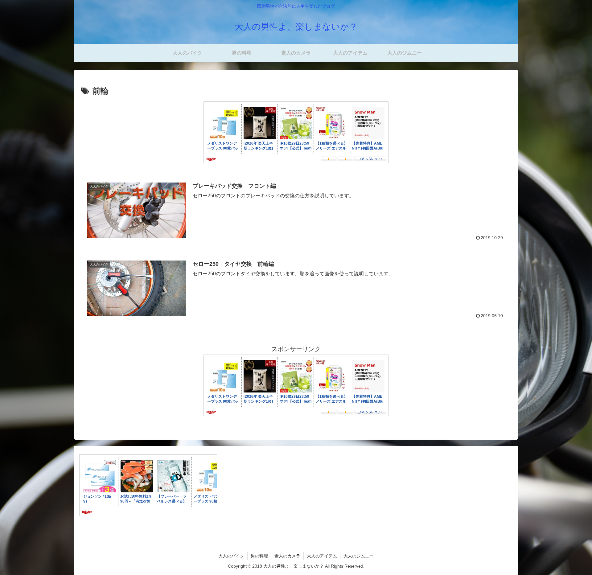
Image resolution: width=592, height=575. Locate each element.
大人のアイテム (322, 555)
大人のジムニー (358, 555)
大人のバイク (231, 555)
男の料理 (259, 555)
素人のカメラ (287, 555)
